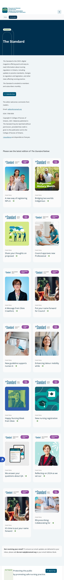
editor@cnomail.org (15, 109)
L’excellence (7, 137)
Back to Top (52, 571)
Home (5, 17)
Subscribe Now (10, 94)
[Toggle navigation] (59, 12)
